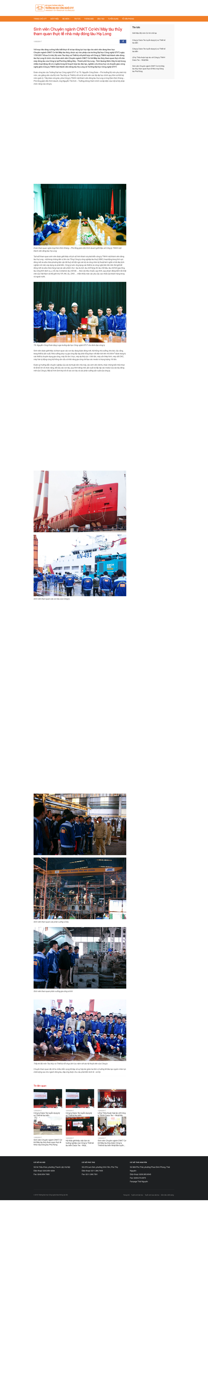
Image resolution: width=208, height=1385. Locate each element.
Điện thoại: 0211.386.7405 (92, 1170)
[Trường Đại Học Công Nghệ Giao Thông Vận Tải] (55, 8)
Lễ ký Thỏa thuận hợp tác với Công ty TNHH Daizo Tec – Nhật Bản (112, 1114)
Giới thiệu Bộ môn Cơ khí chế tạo (144, 33)
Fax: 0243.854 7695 (41, 1174)
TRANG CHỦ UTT (40, 19)
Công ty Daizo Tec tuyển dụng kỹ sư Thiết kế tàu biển (47, 1114)
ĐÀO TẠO (100, 19)
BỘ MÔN (65, 19)
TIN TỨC (77, 19)
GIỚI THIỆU (54, 19)
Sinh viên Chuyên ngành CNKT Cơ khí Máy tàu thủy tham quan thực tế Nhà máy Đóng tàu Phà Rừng (48, 1142)
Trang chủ (126, 1195)
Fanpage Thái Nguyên (139, 1181)
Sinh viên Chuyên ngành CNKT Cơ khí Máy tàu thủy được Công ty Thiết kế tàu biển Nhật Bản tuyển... (112, 1143)
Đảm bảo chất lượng (167, 1195)
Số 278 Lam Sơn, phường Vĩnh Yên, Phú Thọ (100, 1167)
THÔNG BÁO (89, 19)
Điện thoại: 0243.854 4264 (44, 1170)
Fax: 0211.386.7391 (90, 1174)
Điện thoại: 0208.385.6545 (140, 1174)
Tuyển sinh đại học (137, 1195)
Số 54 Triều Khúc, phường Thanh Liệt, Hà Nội (52, 1167)
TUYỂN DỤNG (113, 19)
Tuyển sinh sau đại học (152, 1195)
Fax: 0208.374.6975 (138, 1177)
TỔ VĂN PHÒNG (128, 19)
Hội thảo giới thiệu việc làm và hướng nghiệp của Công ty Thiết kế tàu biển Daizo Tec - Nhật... (80, 1143)
